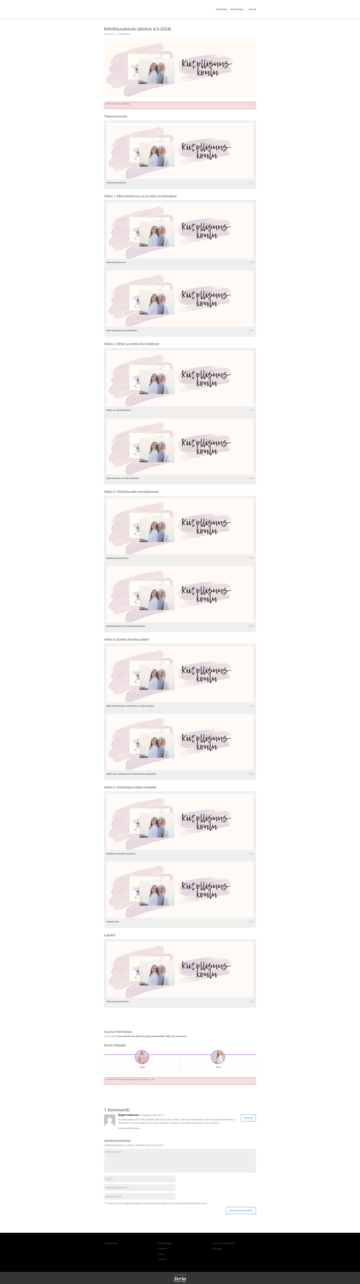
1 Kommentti (124, 34)
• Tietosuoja (216, 1248)
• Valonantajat (110, 1243)
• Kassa (161, 1254)
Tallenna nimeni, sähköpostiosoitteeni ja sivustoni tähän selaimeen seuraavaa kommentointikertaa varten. (157, 1203)
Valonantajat (221, 9)
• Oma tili (162, 1259)
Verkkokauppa (236, 9)
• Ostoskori (163, 1248)
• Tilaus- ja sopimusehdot (223, 1243)
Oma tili (252, 9)
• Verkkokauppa (165, 1243)
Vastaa (248, 1118)
